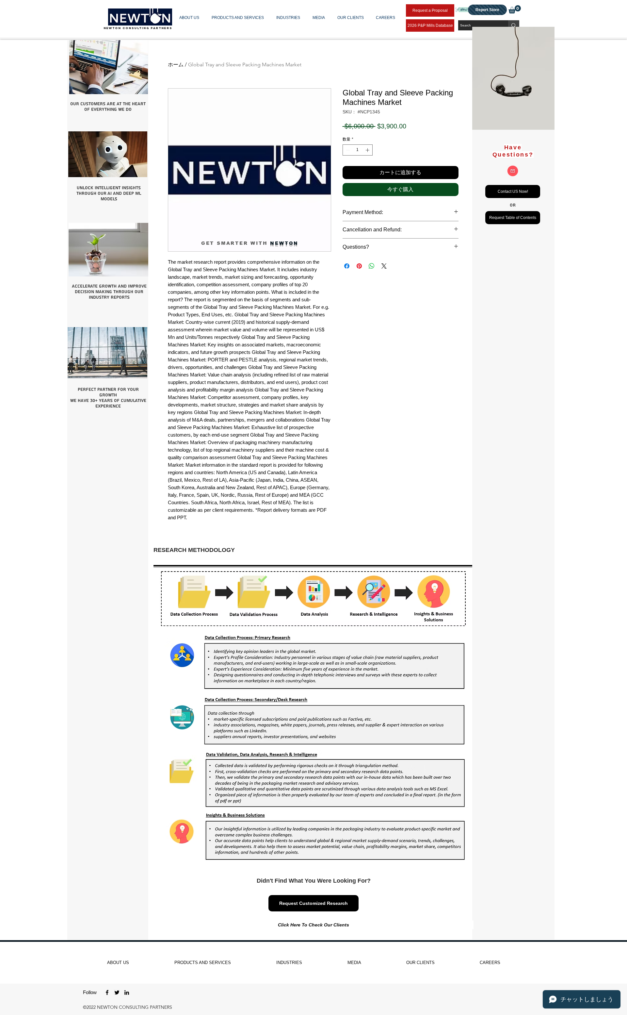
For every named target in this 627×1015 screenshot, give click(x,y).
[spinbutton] (357, 150)
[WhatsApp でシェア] (372, 266)
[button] (190, 17)
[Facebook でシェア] (347, 266)
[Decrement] (347, 150)
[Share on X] (384, 266)
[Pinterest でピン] (359, 266)
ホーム (176, 64)
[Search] (513, 25)
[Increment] (368, 150)
